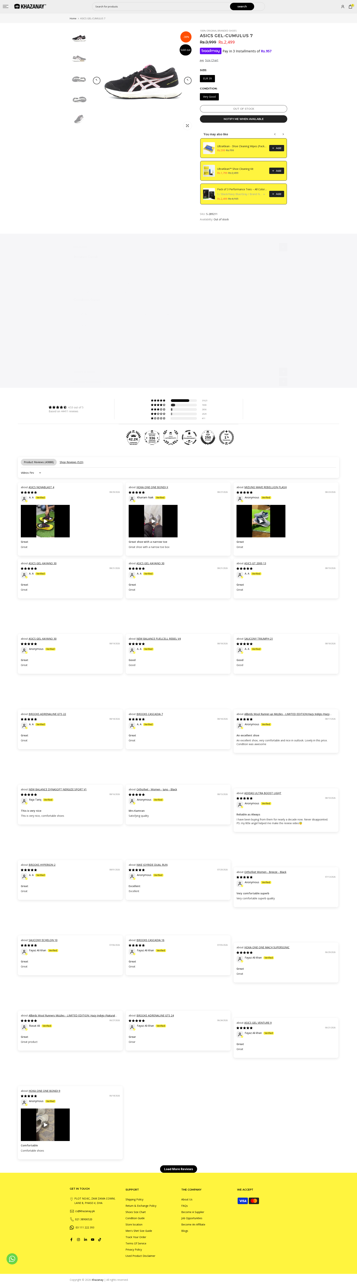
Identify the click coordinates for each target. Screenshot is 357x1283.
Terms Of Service (136, 1243)
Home (73, 18)
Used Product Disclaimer (140, 1256)
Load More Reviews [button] (178, 1169)
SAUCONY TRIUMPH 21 (258, 638)
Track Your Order (136, 1237)
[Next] (188, 80)
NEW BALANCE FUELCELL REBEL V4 (158, 638)
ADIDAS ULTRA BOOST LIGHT (262, 793)
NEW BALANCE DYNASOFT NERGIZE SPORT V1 (58, 789)
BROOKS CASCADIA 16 (150, 940)
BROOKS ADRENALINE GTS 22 (47, 714)
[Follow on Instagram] (78, 1239)
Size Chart (211, 60)
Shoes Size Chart (136, 1212)
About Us (186, 1199)
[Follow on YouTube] (92, 1239)
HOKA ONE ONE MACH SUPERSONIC (267, 947)
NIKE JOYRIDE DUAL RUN (152, 864)
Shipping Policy (134, 1199)
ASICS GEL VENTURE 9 (258, 1022)
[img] (66, 407)
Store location (134, 1224)
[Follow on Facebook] (71, 1239)
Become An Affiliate (193, 1224)
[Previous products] (275, 134)
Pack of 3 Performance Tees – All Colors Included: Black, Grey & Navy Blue (242, 189)
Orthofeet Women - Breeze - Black (265, 872)
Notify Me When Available (244, 119)
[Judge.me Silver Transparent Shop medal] (189, 437)
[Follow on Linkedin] (85, 1239)
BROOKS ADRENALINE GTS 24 (155, 1015)
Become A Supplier (192, 1212)
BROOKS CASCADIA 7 (149, 714)
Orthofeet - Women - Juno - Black (156, 789)
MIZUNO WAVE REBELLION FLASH (265, 487)
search (242, 6)
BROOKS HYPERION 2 (42, 864)
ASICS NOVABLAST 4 (41, 487)
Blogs (184, 1231)
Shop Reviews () (71, 462)
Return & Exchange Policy (141, 1205)
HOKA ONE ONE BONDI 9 (44, 1091)
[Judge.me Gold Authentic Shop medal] (170, 437)
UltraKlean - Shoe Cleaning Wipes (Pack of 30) (242, 146)
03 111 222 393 (85, 1227)
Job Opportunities (191, 1218)
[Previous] (96, 80)
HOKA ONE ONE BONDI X (152, 487)
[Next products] (283, 134)
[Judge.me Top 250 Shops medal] (207, 437)
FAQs (184, 1205)
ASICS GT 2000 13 (255, 563)
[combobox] (161, 6)
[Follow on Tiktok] (99, 1239)
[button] (158, 400)
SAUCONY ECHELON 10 (43, 940)
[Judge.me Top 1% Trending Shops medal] (226, 437)
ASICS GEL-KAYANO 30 (43, 563)
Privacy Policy (134, 1249)
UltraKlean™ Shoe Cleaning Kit (235, 169)
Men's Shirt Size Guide (139, 1231)
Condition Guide (135, 1218)
